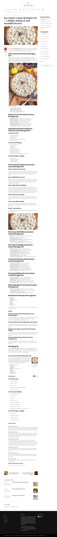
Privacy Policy (6, 520)
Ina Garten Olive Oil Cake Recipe (18, 495)
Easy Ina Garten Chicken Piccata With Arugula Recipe (46, 19)
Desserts (24, 9)
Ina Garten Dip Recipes (43, 43)
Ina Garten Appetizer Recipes (44, 33)
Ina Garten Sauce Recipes (44, 48)
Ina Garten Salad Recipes (44, 46)
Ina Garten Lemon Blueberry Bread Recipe (20, 482)
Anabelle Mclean (5, 51)
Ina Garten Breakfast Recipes (44, 36)
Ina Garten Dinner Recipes (44, 41)
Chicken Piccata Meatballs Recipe (45, 21)
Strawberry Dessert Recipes (44, 58)
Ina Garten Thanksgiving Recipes (45, 56)
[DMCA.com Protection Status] (40, 516)
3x (37, 376)
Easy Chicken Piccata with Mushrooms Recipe (46, 28)
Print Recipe (34, 364)
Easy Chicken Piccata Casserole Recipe (46, 23)
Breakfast (33, 9)
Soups (20, 9)
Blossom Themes (32, 535)
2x (35, 376)
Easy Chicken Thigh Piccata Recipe (45, 25)
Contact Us (43, 9)
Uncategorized (42, 61)
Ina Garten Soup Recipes (44, 53)
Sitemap (5, 522)
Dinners (10, 9)
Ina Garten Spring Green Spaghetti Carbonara (17, 111)
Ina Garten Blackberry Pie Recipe (18, 488)
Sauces (28, 9)
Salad (6, 9)
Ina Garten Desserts (15, 15)
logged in (9, 506)
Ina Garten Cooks (28, 5)
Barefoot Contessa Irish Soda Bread (15, 110)
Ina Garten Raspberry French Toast (15, 109)
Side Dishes (15, 9)
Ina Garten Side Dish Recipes (44, 51)
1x (33, 376)
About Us (38, 9)
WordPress (40, 535)
